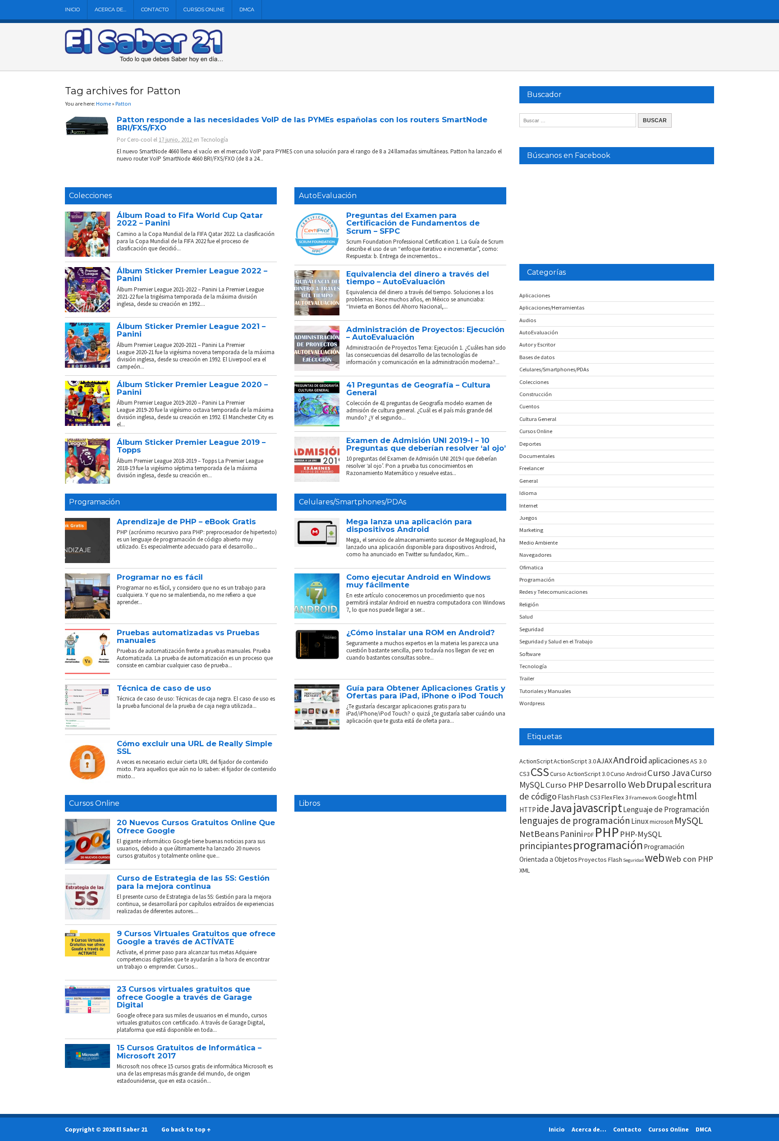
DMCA (246, 9)
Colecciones (90, 195)
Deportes (530, 443)
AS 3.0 (698, 761)
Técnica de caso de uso (164, 688)
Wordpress (532, 703)
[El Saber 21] (144, 60)
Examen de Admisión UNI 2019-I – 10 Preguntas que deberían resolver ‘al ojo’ (426, 444)
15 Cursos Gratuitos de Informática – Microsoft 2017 (189, 1051)
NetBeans (539, 834)
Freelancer (531, 468)
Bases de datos (536, 357)
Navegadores (535, 554)
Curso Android (628, 774)
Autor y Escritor (537, 344)
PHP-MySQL (641, 834)
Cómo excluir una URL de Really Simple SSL (194, 747)
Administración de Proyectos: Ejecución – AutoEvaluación (425, 333)
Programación (94, 502)
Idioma (528, 493)
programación (608, 844)
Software (530, 654)
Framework (643, 797)
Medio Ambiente (538, 542)
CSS (540, 772)
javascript (597, 807)
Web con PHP (689, 859)
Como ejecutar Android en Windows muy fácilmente (418, 581)
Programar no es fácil (160, 577)
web (654, 857)
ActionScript (536, 761)
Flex (606, 797)
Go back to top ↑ (186, 1129)
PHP (607, 832)
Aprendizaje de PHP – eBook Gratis (186, 521)
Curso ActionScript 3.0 (579, 774)
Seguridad (531, 629)
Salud (526, 616)
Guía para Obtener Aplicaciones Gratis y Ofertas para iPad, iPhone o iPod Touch (425, 692)
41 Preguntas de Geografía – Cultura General (418, 388)
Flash (566, 797)
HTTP (527, 809)
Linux (640, 821)
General (528, 480)
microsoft (662, 822)
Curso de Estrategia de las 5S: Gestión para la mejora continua (193, 881)
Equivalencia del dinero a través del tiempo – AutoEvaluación (417, 277)
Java (561, 808)
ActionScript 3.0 (575, 761)
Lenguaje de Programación (666, 809)
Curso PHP (564, 785)
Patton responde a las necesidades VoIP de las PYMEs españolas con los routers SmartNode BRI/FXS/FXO (302, 123)
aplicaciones (668, 760)
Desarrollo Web (615, 784)
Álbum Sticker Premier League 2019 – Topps (191, 446)
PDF (589, 835)
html (687, 796)
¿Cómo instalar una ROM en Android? (420, 632)
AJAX (604, 760)
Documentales (536, 456)
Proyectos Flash (600, 859)
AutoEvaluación (328, 195)
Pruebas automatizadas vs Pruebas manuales (188, 636)
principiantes (545, 846)
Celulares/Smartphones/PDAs (352, 502)
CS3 (524, 774)
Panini (571, 833)
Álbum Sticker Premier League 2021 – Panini (191, 330)
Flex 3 (620, 797)
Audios (527, 320)
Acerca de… (110, 9)
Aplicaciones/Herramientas (551, 307)
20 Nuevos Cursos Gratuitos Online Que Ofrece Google (196, 826)
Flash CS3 (587, 797)
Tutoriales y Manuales (545, 691)
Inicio (72, 9)
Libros (309, 803)
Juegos (528, 517)
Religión (529, 604)
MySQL (688, 820)
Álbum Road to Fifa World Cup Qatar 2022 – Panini (190, 219)
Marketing (531, 530)
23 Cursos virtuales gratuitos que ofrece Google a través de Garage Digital (184, 996)
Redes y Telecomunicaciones (553, 591)
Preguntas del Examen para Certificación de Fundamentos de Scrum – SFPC (413, 223)
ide (543, 809)
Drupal (661, 784)
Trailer (526, 678)
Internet (528, 505)
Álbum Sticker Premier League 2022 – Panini (192, 274)
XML (524, 870)
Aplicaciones (534, 295)
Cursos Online (204, 9)
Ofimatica (531, 567)
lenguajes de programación (574, 820)
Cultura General (537, 419)
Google (667, 797)
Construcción (535, 394)
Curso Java (668, 773)
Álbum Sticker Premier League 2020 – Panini (192, 388)
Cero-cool (139, 139)
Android (630, 759)
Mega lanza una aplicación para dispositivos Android (409, 525)
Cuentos (529, 406)
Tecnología (214, 139)
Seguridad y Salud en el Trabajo (556, 641)
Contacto (155, 9)
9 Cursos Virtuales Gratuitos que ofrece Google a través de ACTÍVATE (196, 937)
